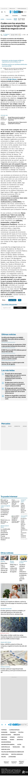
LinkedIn (12, 724)
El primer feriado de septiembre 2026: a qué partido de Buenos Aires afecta (13, 345)
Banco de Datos (6, 734)
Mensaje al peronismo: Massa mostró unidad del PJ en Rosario (17, 123)
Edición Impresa (6, 742)
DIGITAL (6, 762)
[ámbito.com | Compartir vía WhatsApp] (22, 34)
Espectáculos (5, 747)
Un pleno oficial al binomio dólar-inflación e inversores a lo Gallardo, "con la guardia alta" (23, 572)
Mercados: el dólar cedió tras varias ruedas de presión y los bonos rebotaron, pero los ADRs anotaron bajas (14, 637)
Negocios (4, 737)
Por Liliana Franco (24, 513)
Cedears (25, 426)
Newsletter (23, 724)
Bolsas (9, 426)
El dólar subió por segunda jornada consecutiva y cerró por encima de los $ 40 (13, 670)
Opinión (12, 737)
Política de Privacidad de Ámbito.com (12, 752)
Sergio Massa (15, 19)
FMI (20, 300)
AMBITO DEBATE (21, 762)
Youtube (16, 724)
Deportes (20, 739)
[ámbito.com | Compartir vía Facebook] (24, 34)
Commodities (17, 426)
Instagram (8, 724)
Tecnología (16, 747)
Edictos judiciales (17, 754)
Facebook (5, 724)
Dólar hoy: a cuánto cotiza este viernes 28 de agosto (14, 568)
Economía (15, 15)
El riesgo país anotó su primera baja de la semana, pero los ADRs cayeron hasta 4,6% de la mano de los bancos (15, 390)
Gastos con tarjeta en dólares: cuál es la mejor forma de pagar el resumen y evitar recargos (14, 603)
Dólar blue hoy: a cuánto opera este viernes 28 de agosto (12, 363)
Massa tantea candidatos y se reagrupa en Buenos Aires (5, 512)
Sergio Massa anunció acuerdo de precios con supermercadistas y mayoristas (16, 119)
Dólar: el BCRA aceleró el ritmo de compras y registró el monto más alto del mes (14, 646)
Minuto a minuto (5, 633)
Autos (19, 744)
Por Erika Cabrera (24, 538)
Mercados (17, 734)
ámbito (2, 19)
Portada (4, 730)
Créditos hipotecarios (22, 8)
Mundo (12, 739)
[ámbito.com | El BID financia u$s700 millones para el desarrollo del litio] (16, 503)
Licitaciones (12, 756)
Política (20, 732)
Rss (23, 747)
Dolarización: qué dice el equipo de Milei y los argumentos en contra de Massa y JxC (13, 61)
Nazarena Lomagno (6, 35)
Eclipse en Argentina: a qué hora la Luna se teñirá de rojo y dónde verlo (15, 397)
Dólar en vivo (12, 8)
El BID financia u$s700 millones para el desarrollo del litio (13, 351)
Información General (8, 744)
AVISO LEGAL (5, 754)
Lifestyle (20, 737)
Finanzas (24, 15)
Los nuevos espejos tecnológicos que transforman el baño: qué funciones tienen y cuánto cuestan (13, 357)
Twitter (2, 724)
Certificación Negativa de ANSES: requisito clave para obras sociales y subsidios (13, 339)
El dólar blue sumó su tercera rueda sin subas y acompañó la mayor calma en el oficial (15, 384)
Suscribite (20, 307)
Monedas (3, 426)
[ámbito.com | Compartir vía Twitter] (25, 34)
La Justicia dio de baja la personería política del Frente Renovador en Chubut (5, 534)
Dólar (7, 15)
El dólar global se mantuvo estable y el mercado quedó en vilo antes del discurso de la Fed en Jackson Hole (13, 612)
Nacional (4, 739)
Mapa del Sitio (5, 749)
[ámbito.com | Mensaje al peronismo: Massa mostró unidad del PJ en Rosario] (4, 123)
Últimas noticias (14, 730)
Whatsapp (19, 724)
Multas (3, 756)
